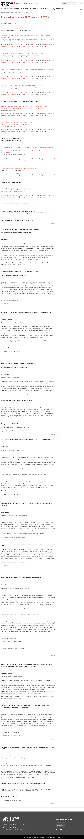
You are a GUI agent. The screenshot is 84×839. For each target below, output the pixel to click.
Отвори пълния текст (27, 46)
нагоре (53, 223)
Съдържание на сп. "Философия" (23, 12)
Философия (9, 12)
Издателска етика (59, 9)
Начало (3, 9)
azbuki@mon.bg (18, 829)
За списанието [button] (13, 9)
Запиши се (60, 825)
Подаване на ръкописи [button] (42, 9)
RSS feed (79, 9)
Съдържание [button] (26, 9)
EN (81, 3)
